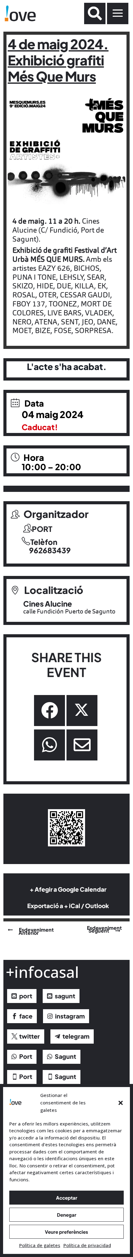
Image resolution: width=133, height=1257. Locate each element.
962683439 (50, 550)
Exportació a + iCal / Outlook (68, 905)
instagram (70, 1016)
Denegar (66, 1215)
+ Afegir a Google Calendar (68, 889)
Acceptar (66, 1198)
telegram (75, 1036)
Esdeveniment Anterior (36, 931)
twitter (29, 1036)
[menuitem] (94, 13)
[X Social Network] (81, 710)
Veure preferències (66, 1232)
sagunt (65, 996)
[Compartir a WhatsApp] (49, 744)
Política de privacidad (87, 1245)
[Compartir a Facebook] (49, 710)
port (25, 996)
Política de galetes (39, 1245)
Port (25, 1056)
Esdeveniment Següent (104, 929)
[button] (121, 1103)
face (25, 1016)
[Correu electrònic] (81, 744)
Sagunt (65, 1056)
